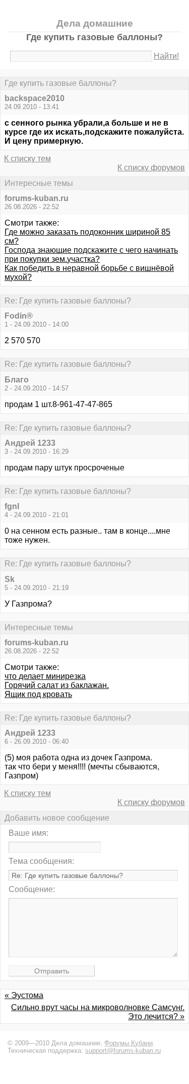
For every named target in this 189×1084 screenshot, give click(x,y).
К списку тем (27, 158)
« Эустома (24, 995)
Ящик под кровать (38, 694)
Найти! (166, 56)
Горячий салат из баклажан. (57, 685)
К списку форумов (151, 167)
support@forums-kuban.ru (123, 1050)
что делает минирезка (45, 676)
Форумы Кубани (128, 1043)
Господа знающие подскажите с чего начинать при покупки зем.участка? (91, 254)
